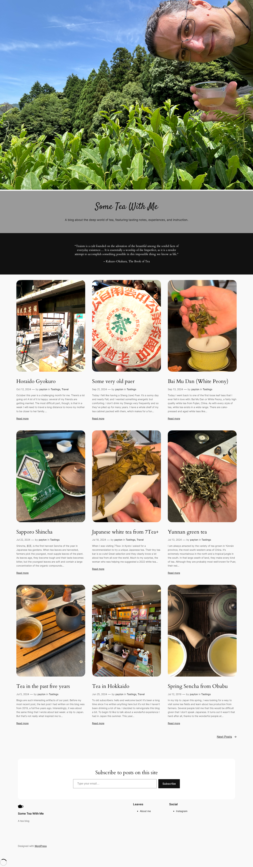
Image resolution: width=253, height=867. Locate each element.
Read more (22, 418)
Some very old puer (113, 381)
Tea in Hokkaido (110, 686)
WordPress (41, 845)
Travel (65, 389)
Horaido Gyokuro (36, 381)
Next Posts (227, 736)
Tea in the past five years (43, 686)
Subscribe (169, 783)
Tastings (55, 389)
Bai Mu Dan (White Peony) (198, 381)
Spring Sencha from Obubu (198, 686)
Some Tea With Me (31, 813)
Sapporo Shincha (34, 532)
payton (43, 389)
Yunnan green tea (187, 532)
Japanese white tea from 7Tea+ (125, 532)
